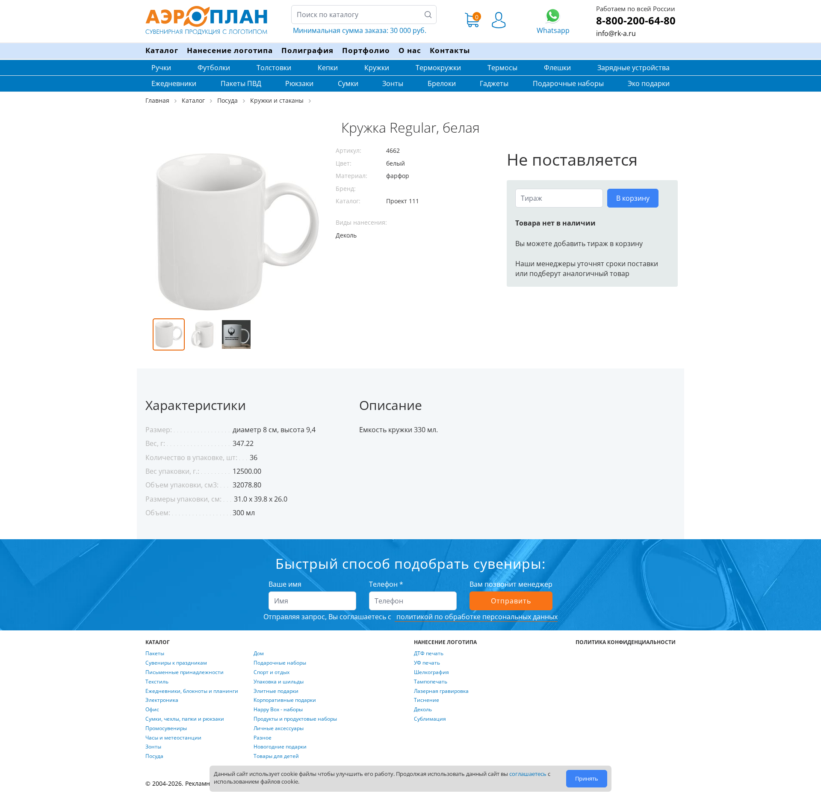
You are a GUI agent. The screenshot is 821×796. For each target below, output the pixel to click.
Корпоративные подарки (285, 700)
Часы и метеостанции (173, 737)
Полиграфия (307, 50)
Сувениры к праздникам (176, 662)
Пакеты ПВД (241, 83)
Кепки (328, 67)
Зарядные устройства (633, 67)
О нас (410, 50)
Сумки (348, 83)
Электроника (161, 700)
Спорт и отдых (271, 672)
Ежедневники (173, 83)
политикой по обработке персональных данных (476, 616)
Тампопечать (430, 681)
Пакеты (154, 653)
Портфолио (366, 50)
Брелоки (442, 83)
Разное (263, 737)
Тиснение (426, 700)
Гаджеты (494, 83)
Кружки (376, 67)
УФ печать (427, 662)
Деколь (423, 709)
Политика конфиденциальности (626, 642)
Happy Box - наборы (278, 709)
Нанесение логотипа (230, 50)
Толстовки (274, 67)
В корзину (633, 198)
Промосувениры (166, 728)
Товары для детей (276, 756)
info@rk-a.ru (616, 33)
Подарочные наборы (568, 83)
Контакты (450, 50)
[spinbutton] (559, 198)
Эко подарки (649, 83)
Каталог (161, 50)
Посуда (154, 756)
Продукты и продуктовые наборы (295, 719)
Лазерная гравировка (441, 691)
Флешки (557, 67)
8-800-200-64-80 (636, 20)
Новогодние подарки (280, 746)
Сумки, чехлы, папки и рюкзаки (184, 719)
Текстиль (156, 681)
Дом (259, 653)
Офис (152, 709)
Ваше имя (285, 584)
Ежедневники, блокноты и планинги (191, 691)
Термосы (502, 67)
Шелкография (431, 672)
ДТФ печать (428, 653)
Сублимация (430, 719)
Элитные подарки (276, 691)
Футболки (214, 67)
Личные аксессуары (279, 728)
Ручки (161, 67)
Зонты (392, 83)
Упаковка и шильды (279, 681)
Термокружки (438, 67)
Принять (586, 778)
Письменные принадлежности (184, 672)
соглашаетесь (527, 774)
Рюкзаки (299, 83)
